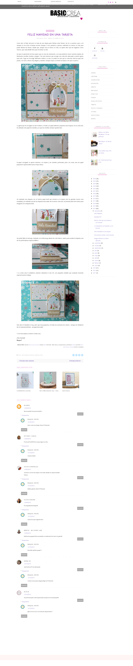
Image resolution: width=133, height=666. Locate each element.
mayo (96, 255)
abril (96, 258)
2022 (94, 188)
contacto (71, 1)
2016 (94, 203)
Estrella (73, 344)
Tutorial (93, 111)
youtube (102, 51)
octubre (97, 245)
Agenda (93, 73)
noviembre (98, 243)
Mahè (45, 344)
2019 (94, 196)
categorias (37, 1)
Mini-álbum (94, 90)
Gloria (27, 405)
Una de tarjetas (66, 390)
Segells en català (96, 101)
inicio (19, 1)
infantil (93, 119)
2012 (94, 270)
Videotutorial (95, 115)
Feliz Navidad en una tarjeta (102, 231)
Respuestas (25, 415)
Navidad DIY (97, 217)
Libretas (93, 87)
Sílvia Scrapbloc (31, 467)
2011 (94, 273)
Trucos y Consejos (96, 108)
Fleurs (82, 344)
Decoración (94, 83)
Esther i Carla (30, 436)
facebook (94, 51)
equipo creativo (56, 1)
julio (96, 250)
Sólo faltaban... (98, 213)
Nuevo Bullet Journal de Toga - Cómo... (49, 390)
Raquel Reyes (43, 38)
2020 (94, 193)
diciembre (97, 211)
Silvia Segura (29, 500)
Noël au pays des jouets (34, 344)
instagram (94, 58)
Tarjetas (36, 355)
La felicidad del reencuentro (24, 390)
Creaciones (50, 31)
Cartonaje (94, 76)
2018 (94, 198)
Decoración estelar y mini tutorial (104, 235)
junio (96, 253)
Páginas (93, 97)
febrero (97, 263)
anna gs (27, 561)
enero (96, 265)
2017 (94, 201)
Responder (80, 414)
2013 (94, 268)
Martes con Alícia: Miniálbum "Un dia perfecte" (104, 134)
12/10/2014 (31, 422)
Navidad (31, 355)
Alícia (26, 592)
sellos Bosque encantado (68, 346)
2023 (94, 186)
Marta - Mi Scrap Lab (33, 530)
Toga (41, 355)
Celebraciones (95, 80)
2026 (94, 178)
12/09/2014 (27, 408)
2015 (94, 206)
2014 (94, 208)
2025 (94, 181)
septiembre (98, 248)
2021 (94, 191)
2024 (94, 183)
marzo (96, 260)
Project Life (94, 94)
